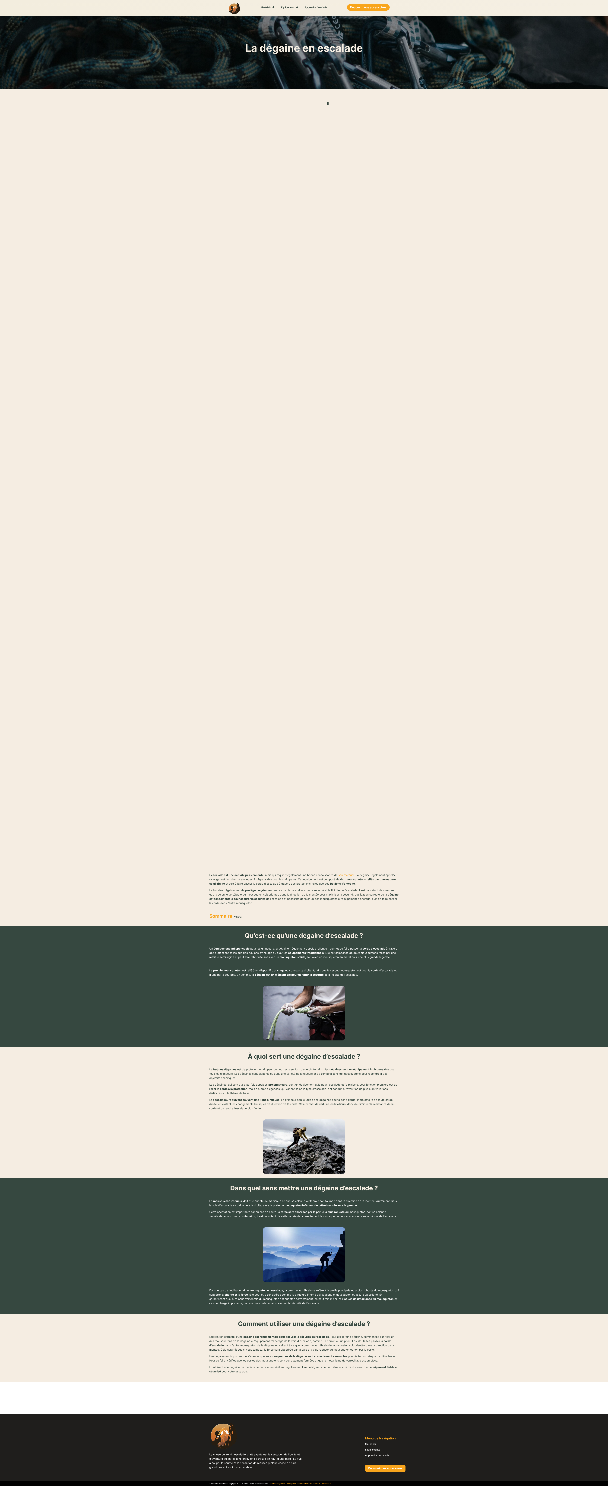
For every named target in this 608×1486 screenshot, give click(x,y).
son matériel (346, 875)
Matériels (370, 1443)
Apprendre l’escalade (377, 1455)
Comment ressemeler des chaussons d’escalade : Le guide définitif (44, 203)
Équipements (372, 1449)
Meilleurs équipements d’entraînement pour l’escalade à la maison (43, 147)
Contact (315, 1483)
